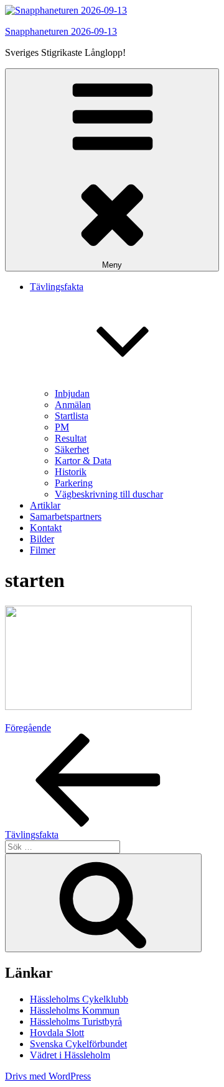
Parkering (74, 483)
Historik (70, 471)
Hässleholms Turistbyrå (76, 1021)
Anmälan (73, 404)
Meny (112, 265)
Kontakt (46, 527)
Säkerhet (72, 449)
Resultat (70, 438)
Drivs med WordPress (48, 1076)
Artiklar (45, 505)
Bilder (42, 539)
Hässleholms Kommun (74, 1010)
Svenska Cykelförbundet (78, 1044)
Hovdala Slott (57, 1032)
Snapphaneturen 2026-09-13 (61, 31)
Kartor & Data (83, 460)
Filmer (42, 550)
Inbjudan (72, 393)
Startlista (71, 416)
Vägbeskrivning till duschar (109, 494)
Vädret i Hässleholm (70, 1055)
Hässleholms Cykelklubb (79, 999)
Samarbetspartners (65, 516)
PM (62, 427)
